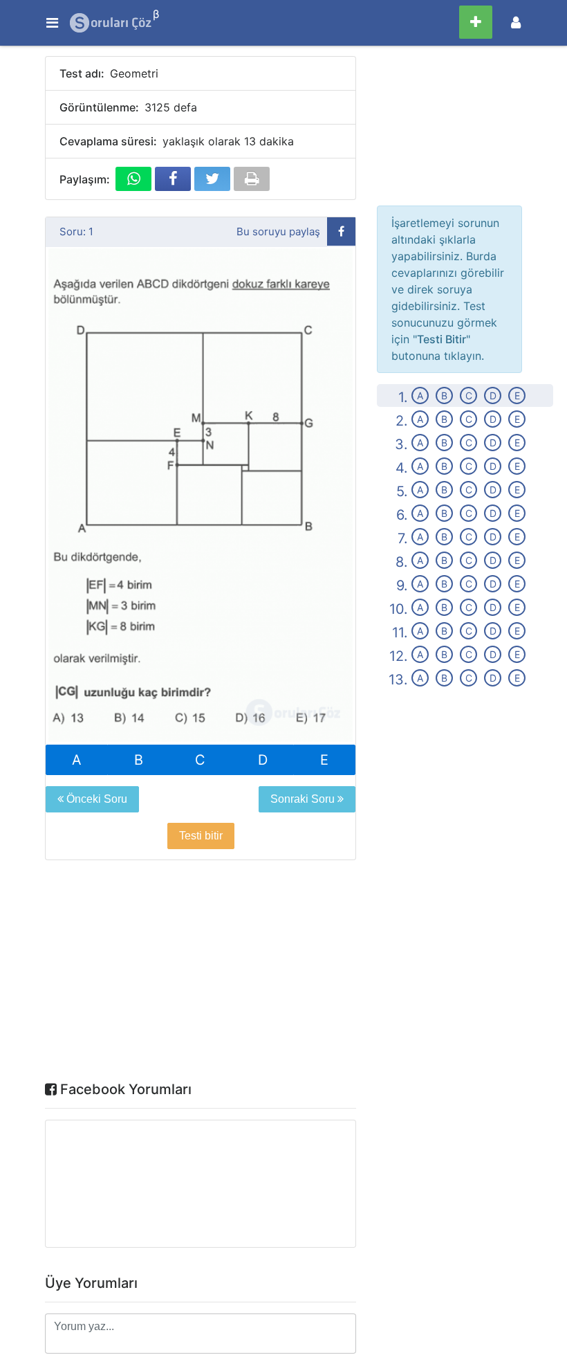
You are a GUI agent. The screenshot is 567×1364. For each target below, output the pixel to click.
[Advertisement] (200, 974)
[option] (200, 496)
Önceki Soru (95, 799)
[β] (111, 23)
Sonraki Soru (303, 799)
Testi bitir (201, 836)
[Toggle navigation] (515, 22)
